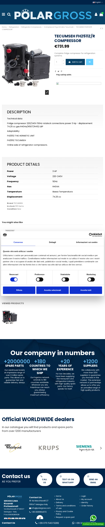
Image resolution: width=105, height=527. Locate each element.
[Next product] (102, 28)
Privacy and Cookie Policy (64, 512)
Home (58, 496)
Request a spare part (65, 517)
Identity (84, 502)
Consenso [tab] (18, 242)
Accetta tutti (85, 290)
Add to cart (77, 62)
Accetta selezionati (52, 290)
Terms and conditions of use (66, 507)
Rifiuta (19, 290)
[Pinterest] (61, 71)
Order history (87, 506)
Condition (12, 209)
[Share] (55, 71)
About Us (60, 499)
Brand (10, 203)
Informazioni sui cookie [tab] (86, 242)
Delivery (59, 502)
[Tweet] (58, 71)
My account (86, 499)
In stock (11, 206)
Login (83, 496)
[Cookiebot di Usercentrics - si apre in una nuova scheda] (91, 235)
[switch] (39, 279)
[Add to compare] (89, 62)
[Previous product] (101, 28)
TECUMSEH (18, 203)
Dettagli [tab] (52, 242)
